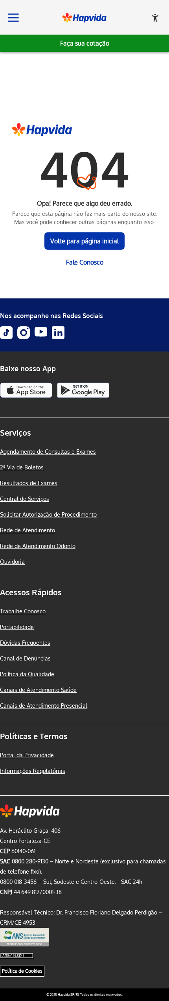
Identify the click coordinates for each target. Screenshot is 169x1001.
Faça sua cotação (84, 43)
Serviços (15, 432)
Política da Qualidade (27, 674)
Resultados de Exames (28, 483)
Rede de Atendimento (27, 530)
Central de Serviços (24, 498)
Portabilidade (17, 627)
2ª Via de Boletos (22, 467)
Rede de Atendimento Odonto (37, 546)
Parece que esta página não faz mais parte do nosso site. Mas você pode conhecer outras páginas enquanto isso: (84, 217)
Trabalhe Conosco (23, 611)
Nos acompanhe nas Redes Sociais (51, 316)
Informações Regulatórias (32, 770)
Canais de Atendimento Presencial (43, 705)
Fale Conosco (84, 262)
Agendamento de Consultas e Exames (48, 451)
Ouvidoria (12, 561)
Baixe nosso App (28, 368)
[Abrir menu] (13, 18)
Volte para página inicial (84, 241)
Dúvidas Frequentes (25, 642)
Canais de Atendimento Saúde (38, 689)
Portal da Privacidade (27, 755)
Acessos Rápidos (31, 592)
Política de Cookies (22, 971)
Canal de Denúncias (25, 658)
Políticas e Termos (34, 736)
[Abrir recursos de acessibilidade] (155, 18)
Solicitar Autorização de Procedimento (48, 514)
